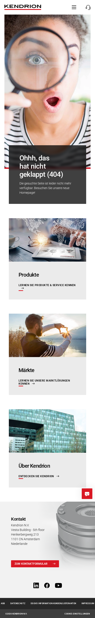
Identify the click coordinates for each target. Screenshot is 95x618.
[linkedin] (36, 585)
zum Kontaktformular (31, 563)
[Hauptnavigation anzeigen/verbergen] (74, 7)
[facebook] (47, 585)
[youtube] (58, 585)
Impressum (88, 603)
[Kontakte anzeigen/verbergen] (87, 7)
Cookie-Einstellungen (77, 614)
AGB (3, 603)
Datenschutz (17, 603)
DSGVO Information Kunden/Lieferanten (53, 603)
